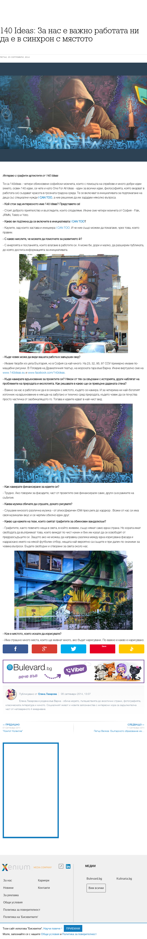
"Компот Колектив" (13, 731)
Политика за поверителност (79, 934)
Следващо (136, 724)
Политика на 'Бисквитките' (20, 916)
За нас (7, 880)
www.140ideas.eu (14, 372)
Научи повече (51, 928)
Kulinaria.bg (124, 878)
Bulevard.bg (94, 878)
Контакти (44, 887)
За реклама (11, 895)
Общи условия (50, 934)
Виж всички (96, 888)
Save (104, 646)
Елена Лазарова (47, 694)
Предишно (11, 724)
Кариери (43, 880)
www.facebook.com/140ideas (46, 372)
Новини (8, 887)
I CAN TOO (45, 197)
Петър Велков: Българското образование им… (119, 731)
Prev (6, 113)
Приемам (73, 928)
